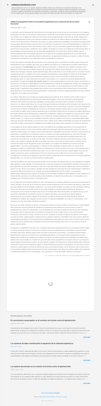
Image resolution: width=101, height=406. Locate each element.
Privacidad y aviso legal (61, 396)
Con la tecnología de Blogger (50, 393)
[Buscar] (93, 5)
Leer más (86, 337)
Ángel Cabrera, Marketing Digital (47, 396)
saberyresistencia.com (23, 4)
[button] (89, 22)
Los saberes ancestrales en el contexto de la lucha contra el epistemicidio (41, 366)
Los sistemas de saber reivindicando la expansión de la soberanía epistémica (42, 343)
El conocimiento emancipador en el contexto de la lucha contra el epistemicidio (43, 320)
